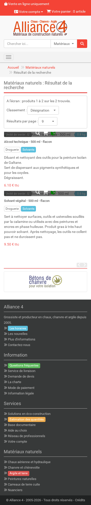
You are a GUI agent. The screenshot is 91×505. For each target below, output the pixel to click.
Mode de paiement (21, 388)
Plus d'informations (21, 339)
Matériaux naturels (40, 67)
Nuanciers (15, 490)
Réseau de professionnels (26, 436)
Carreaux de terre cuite (24, 484)
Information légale (21, 393)
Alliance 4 (16, 500)
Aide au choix (17, 430)
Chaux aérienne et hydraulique (29, 462)
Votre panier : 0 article (68, 11)
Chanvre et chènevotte (24, 467)
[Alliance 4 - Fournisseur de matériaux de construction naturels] (45, 27)
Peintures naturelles (22, 479)
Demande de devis (21, 376)
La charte (14, 382)
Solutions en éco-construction (29, 414)
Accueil (13, 67)
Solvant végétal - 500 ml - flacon (27, 201)
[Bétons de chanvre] (45, 281)
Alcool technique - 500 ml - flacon (28, 142)
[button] (64, 43)
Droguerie (12, 149)
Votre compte (29, 12)
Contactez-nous (19, 345)
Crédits (80, 500)
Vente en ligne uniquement (28, 4)
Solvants (28, 149)
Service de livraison (21, 371)
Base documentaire (22, 425)
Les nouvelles (18, 334)
